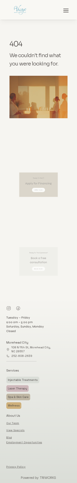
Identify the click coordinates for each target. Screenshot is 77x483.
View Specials (15, 430)
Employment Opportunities (24, 442)
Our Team (12, 423)
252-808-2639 (21, 356)
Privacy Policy (16, 467)
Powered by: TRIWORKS (38, 478)
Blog (9, 437)
